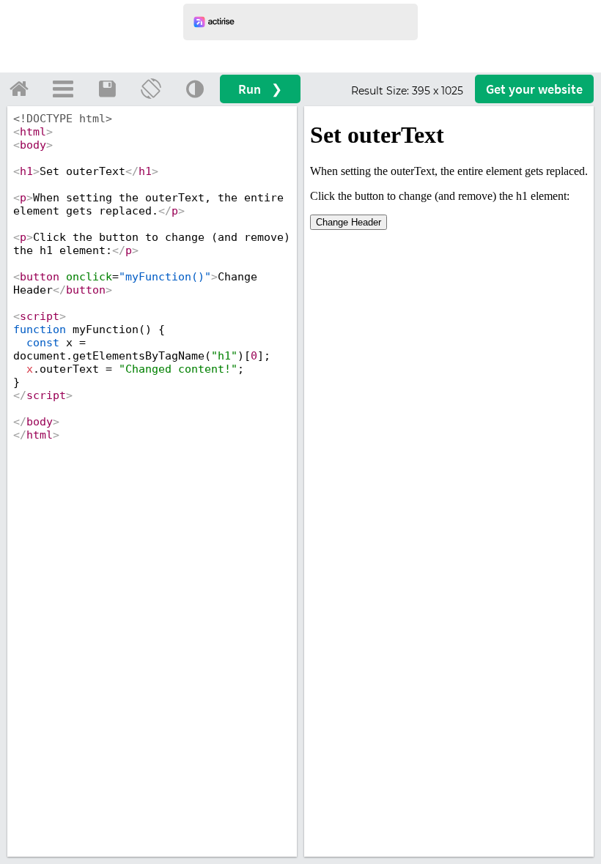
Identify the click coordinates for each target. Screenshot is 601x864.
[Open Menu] (63, 88)
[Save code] (107, 88)
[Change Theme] (195, 88)
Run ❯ (260, 89)
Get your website (534, 89)
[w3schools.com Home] (19, 88)
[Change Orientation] (151, 88)
